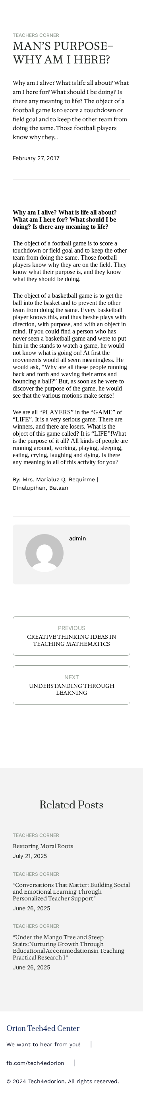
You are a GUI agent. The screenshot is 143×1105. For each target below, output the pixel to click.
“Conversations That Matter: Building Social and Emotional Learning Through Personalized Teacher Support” (71, 892)
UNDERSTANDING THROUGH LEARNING (71, 689)
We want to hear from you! (43, 1044)
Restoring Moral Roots (43, 846)
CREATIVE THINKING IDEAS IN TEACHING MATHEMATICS (71, 640)
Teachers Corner (36, 35)
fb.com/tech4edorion (35, 1063)
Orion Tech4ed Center (43, 1028)
